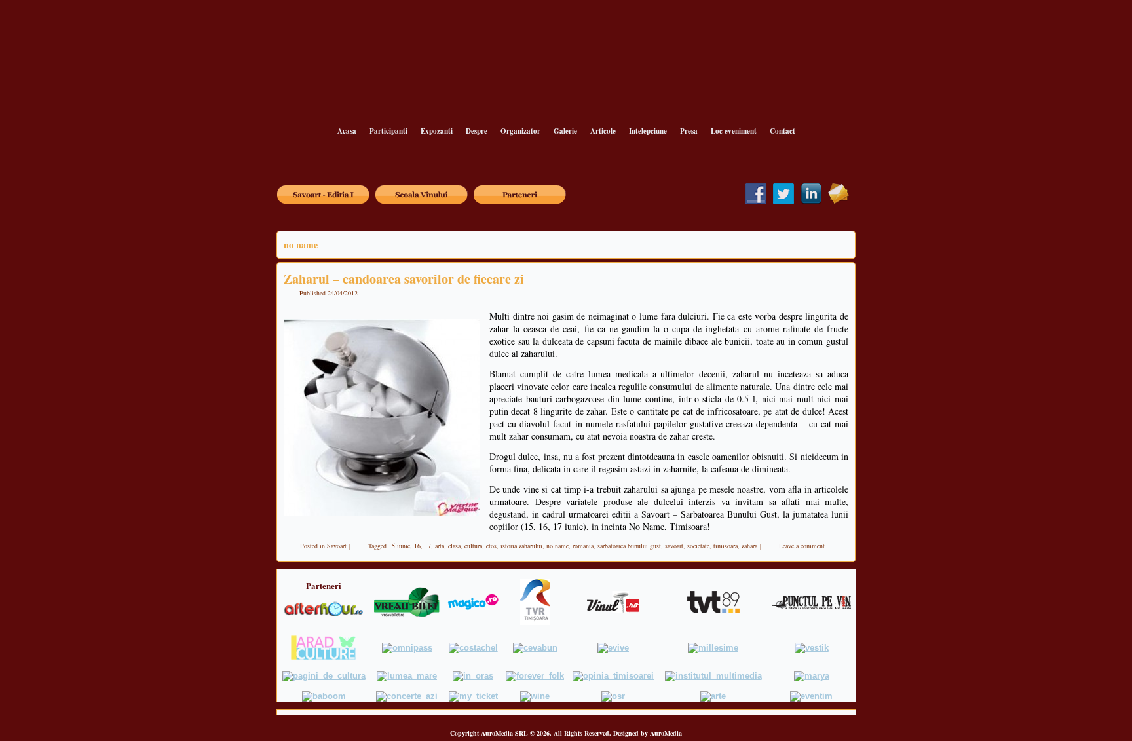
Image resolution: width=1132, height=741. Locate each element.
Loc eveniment (734, 131)
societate (698, 545)
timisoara (725, 545)
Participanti (388, 131)
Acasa (346, 131)
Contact (782, 131)
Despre (476, 131)
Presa (689, 131)
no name (557, 545)
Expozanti (437, 131)
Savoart (337, 545)
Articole (603, 131)
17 (427, 545)
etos (491, 545)
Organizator (520, 131)
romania (583, 545)
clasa (454, 545)
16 (417, 545)
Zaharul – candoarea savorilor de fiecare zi (404, 278)
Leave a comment (802, 545)
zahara (749, 545)
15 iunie (399, 545)
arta (439, 545)
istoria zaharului (521, 545)
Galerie (565, 131)
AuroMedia (666, 733)
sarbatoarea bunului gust (629, 545)
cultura (473, 545)
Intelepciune (648, 131)
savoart (674, 545)
